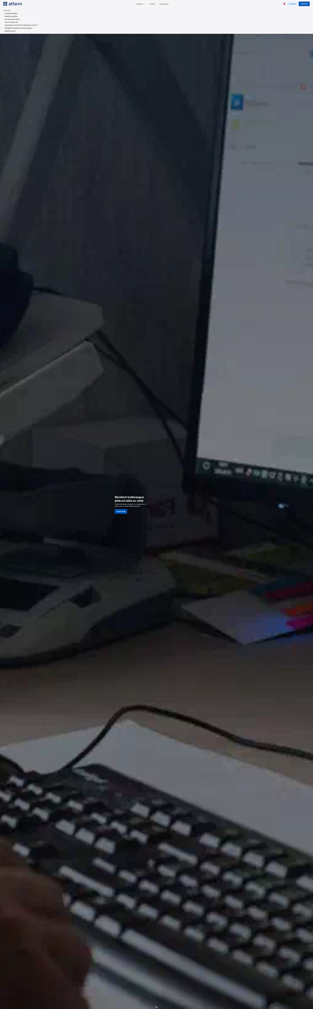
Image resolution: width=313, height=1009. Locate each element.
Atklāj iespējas (7, 10)
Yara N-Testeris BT (11, 22)
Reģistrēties (304, 4)
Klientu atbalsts (164, 4)
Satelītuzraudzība (11, 16)
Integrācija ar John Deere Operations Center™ (21, 25)
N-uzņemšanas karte (12, 19)
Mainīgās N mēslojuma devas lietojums (18, 28)
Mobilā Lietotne (10, 31)
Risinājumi (140, 4)
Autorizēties (292, 4)
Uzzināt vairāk (121, 511)
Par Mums (152, 4)
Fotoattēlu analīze (11, 13)
